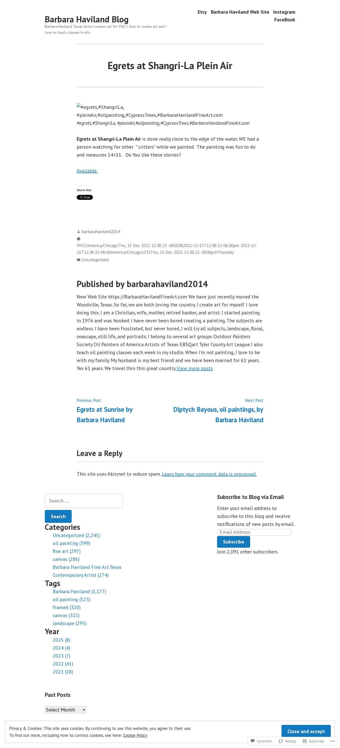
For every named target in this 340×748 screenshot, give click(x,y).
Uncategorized (95, 259)
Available (87, 170)
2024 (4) (61, 648)
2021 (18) (63, 671)
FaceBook (284, 20)
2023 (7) (61, 656)
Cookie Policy (135, 735)
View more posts (195, 368)
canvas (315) (66, 615)
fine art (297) (67, 551)
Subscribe (233, 542)
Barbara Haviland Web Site (240, 12)
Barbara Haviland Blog (87, 19)
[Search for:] (84, 501)
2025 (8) (61, 640)
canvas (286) (66, 559)
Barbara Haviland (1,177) (79, 591)
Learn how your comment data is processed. (209, 474)
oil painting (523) (71, 599)
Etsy (202, 12)
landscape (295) (70, 623)
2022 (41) (63, 664)
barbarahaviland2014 (101, 231)
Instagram (284, 12)
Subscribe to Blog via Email (250, 496)
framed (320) (67, 607)
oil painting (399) (71, 543)
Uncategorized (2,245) (76, 535)
